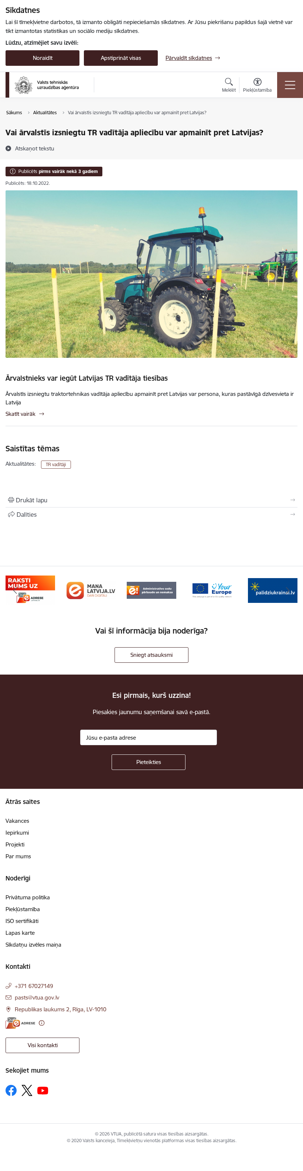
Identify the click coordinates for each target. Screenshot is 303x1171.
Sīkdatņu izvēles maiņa (33, 944)
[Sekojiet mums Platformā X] (27, 1090)
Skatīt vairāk (20, 413)
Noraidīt (42, 57)
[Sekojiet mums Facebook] (11, 1090)
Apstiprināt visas (121, 57)
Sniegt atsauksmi (151, 654)
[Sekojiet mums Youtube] (42, 1090)
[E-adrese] (20, 1023)
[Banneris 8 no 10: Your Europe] (212, 589)
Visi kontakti (43, 1045)
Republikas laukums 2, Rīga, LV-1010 (60, 1009)
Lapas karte (20, 932)
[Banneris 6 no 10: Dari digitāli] (91, 589)
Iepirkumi (17, 832)
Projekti (15, 844)
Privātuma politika (28, 897)
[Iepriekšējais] (15, 590)
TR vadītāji (56, 464)
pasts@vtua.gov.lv (37, 997)
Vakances (17, 820)
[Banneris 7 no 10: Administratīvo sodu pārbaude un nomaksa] (151, 589)
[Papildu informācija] (41, 1023)
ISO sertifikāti (22, 920)
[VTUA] (47, 85)
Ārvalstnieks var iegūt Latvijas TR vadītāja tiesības (87, 378)
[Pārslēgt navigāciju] (290, 85)
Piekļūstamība (23, 909)
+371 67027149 (34, 986)
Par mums (18, 856)
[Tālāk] (288, 590)
